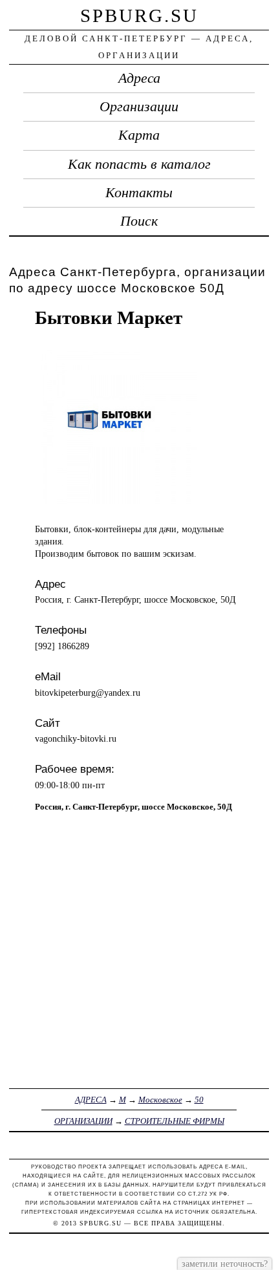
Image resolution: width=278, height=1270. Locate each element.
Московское (160, 1099)
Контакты (139, 192)
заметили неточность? (225, 1263)
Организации (139, 106)
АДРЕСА (91, 1099)
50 (199, 1099)
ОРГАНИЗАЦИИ (83, 1121)
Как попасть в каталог (139, 164)
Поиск (139, 221)
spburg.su (139, 15)
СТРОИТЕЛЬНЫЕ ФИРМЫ (174, 1121)
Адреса (139, 78)
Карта (139, 135)
